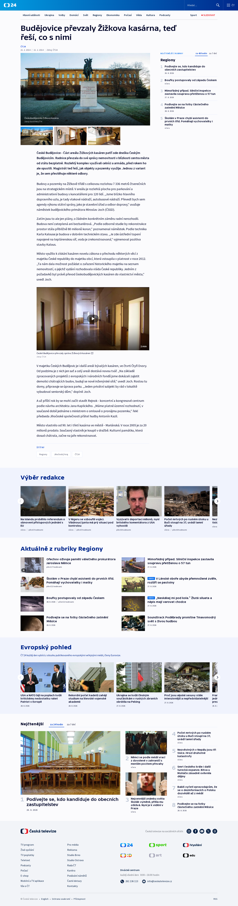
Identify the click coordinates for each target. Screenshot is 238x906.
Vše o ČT (25, 886)
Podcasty (164, 15)
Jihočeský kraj (61, 454)
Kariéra (71, 870)
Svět (85, 15)
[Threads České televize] (214, 831)
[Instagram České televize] (189, 831)
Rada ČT (71, 865)
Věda (139, 15)
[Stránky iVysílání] (192, 844)
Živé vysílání (27, 849)
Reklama (72, 849)
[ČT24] (10, 5)
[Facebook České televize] (195, 831)
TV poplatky (27, 855)
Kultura (150, 15)
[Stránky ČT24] (126, 844)
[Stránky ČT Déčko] (126, 855)
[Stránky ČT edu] (189, 855)
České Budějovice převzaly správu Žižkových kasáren (63, 353)
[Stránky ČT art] (155, 855)
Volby (62, 15)
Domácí (74, 15)
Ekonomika (113, 15)
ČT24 (23, 46)
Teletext (25, 860)
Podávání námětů (77, 875)
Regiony (97, 15)
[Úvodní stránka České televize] (39, 831)
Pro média (73, 844)
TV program (27, 844)
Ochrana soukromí (61, 898)
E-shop (24, 875)
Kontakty (72, 886)
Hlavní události (31, 15)
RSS (215, 898)
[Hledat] (218, 5)
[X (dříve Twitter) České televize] (208, 831)
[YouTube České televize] (201, 831)
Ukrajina (49, 15)
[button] (93, 318)
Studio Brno (73, 855)
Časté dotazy (74, 880)
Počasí (128, 15)
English (44, 898)
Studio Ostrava (75, 860)
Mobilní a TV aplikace (32, 880)
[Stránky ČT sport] (158, 844)
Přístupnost (79, 898)
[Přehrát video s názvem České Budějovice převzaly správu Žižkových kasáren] (93, 319)
